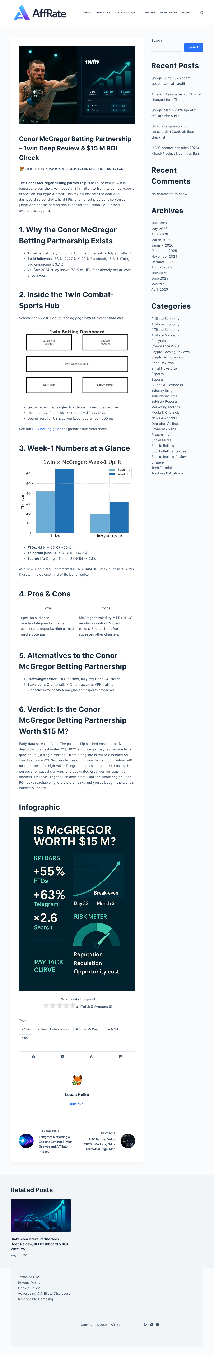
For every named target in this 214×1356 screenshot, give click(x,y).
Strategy (158, 462)
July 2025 (159, 273)
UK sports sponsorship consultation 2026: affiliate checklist (172, 131)
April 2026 (159, 234)
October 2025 (162, 262)
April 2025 (159, 289)
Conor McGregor (88, 1029)
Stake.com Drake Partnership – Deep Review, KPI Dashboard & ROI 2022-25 (39, 1244)
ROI (25, 1037)
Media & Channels (165, 412)
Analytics (158, 341)
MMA (113, 1029)
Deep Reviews (78, 168)
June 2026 (159, 223)
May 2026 (159, 229)
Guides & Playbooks (167, 385)
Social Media (161, 440)
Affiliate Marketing (166, 335)
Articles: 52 (77, 1104)
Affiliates (103, 12)
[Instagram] (157, 1324)
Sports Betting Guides (168, 451)
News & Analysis (164, 418)
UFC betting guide (46, 429)
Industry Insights (164, 390)
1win (26, 1029)
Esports (157, 374)
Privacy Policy (29, 1282)
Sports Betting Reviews (106, 168)
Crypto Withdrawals (167, 357)
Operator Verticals (165, 423)
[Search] (201, 12)
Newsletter (168, 12)
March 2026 (161, 240)
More (186, 12)
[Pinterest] (91, 1057)
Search (156, 40)
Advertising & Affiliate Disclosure (44, 1293)
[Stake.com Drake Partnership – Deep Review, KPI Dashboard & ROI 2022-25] (41, 1216)
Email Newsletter (164, 368)
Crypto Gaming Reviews (170, 352)
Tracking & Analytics (167, 473)
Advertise (148, 12)
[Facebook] (33, 1057)
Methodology (125, 12)
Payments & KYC (164, 429)
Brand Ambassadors (53, 1029)
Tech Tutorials (162, 468)
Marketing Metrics (165, 407)
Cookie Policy (29, 1288)
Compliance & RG (165, 346)
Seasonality (160, 435)
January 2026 (162, 245)
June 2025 (159, 278)
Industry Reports (164, 401)
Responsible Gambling (35, 1299)
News (87, 12)
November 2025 (164, 256)
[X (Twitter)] (62, 1057)
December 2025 (164, 251)
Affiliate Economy (165, 318)
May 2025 (159, 284)
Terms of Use (28, 1277)
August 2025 (161, 267)
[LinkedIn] (120, 1057)
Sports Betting (162, 445)
